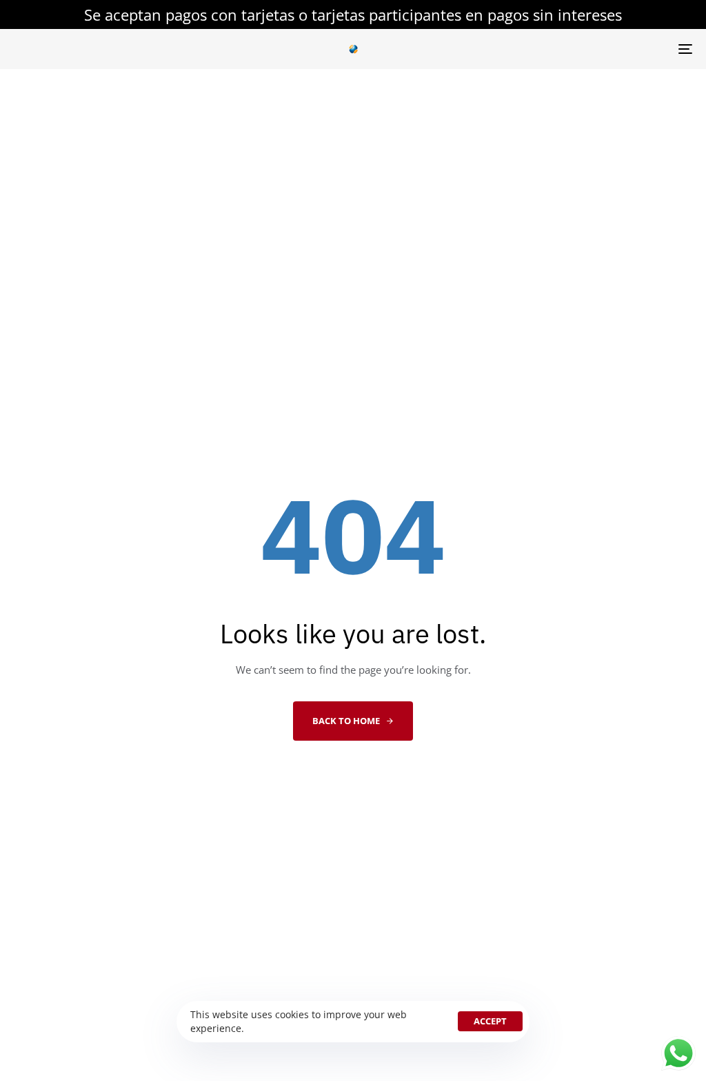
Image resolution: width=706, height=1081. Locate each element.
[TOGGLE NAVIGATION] (579, 49)
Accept (490, 1021)
